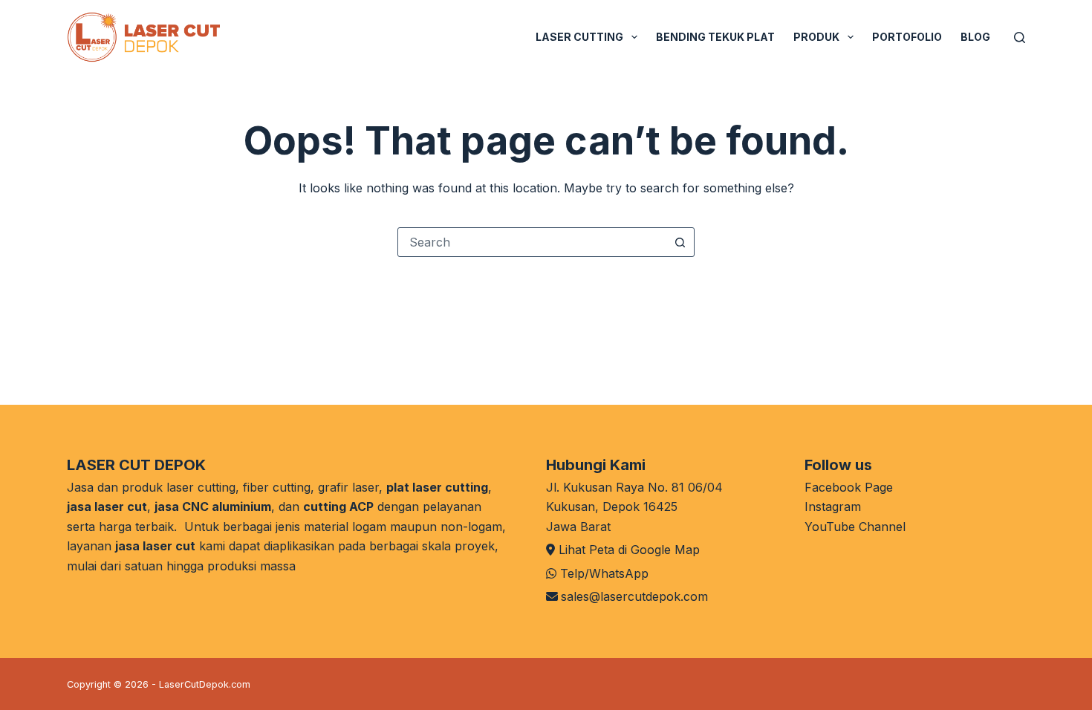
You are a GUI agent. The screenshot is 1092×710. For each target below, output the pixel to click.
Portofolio (907, 36)
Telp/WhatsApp (604, 573)
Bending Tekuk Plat (715, 36)
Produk (816, 36)
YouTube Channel (855, 526)
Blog (975, 36)
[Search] (1019, 37)
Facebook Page (849, 487)
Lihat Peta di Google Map (629, 549)
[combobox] (532, 242)
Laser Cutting (579, 36)
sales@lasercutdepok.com (634, 596)
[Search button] (680, 242)
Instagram (833, 506)
